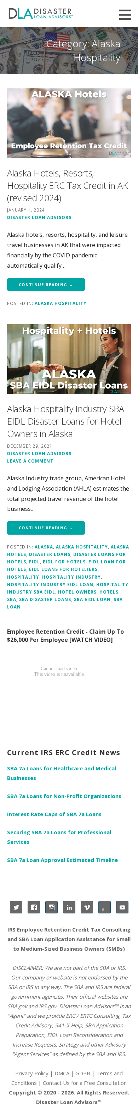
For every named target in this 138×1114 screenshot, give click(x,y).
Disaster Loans (49, 554)
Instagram (51, 907)
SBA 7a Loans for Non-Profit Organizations (64, 795)
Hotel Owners (77, 592)
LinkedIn (69, 907)
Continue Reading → (46, 284)
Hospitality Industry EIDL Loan (50, 584)
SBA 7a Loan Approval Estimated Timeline (62, 859)
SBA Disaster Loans (45, 599)
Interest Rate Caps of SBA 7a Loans (54, 814)
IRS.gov (47, 1006)
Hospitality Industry (71, 577)
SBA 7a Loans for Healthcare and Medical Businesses (61, 773)
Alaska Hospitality (61, 303)
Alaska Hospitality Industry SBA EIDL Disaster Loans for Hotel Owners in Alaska (65, 421)
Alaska (44, 547)
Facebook (34, 907)
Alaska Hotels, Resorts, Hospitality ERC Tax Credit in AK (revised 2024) (67, 185)
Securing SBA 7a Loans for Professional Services (59, 837)
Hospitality (23, 577)
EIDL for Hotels (64, 561)
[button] (127, 14)
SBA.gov (17, 1006)
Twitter (16, 907)
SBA (11, 599)
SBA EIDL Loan (92, 599)
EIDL (34, 561)
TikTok (104, 907)
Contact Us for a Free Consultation (85, 1082)
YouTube (122, 907)
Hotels (109, 592)
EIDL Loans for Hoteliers (63, 569)
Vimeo (87, 907)
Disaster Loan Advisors (39, 217)
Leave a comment (30, 461)
